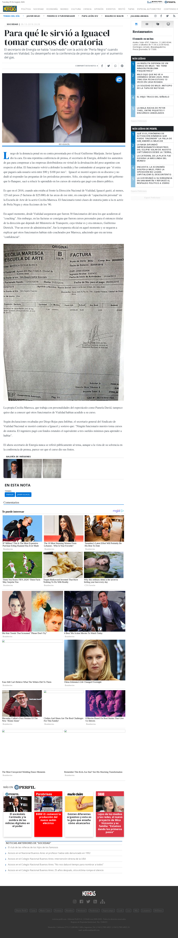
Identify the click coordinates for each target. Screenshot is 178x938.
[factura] (32, 468)
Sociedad (38, 9)
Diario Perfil (21, 910)
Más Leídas (139, 58)
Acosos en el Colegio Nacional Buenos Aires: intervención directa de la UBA (47, 858)
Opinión (98, 9)
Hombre (69, 910)
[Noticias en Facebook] (161, 16)
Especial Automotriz (149, 9)
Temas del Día (11, 16)
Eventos (111, 9)
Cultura (76, 9)
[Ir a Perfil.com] (170, 2)
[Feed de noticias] (174, 16)
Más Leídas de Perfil (144, 128)
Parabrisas (94, 910)
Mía (136, 910)
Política (26, 9)
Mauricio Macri (114, 16)
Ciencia (87, 9)
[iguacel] (52, 468)
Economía (52, 9)
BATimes (158, 910)
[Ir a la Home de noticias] (89, 893)
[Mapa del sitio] (102, 902)
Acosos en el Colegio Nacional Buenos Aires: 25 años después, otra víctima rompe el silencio (56, 870)
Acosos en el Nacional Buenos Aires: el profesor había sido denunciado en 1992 (49, 853)
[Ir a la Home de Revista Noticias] (10, 9)
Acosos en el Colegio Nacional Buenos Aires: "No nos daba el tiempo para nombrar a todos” (55, 864)
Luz (128, 910)
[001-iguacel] (13, 468)
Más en (8, 787)
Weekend (81, 910)
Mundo (64, 9)
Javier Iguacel (23, 494)
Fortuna (58, 910)
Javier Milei (34, 16)
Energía (9, 494)
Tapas (131, 9)
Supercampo (108, 910)
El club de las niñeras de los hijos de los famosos (33, 847)
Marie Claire (45, 910)
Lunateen (146, 910)
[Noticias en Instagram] (155, 16)
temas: (8, 491)
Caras (33, 910)
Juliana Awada (139, 16)
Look (120, 910)
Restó (121, 9)
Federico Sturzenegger (61, 16)
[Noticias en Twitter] (167, 16)
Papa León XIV (90, 16)
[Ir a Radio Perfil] (155, 2)
